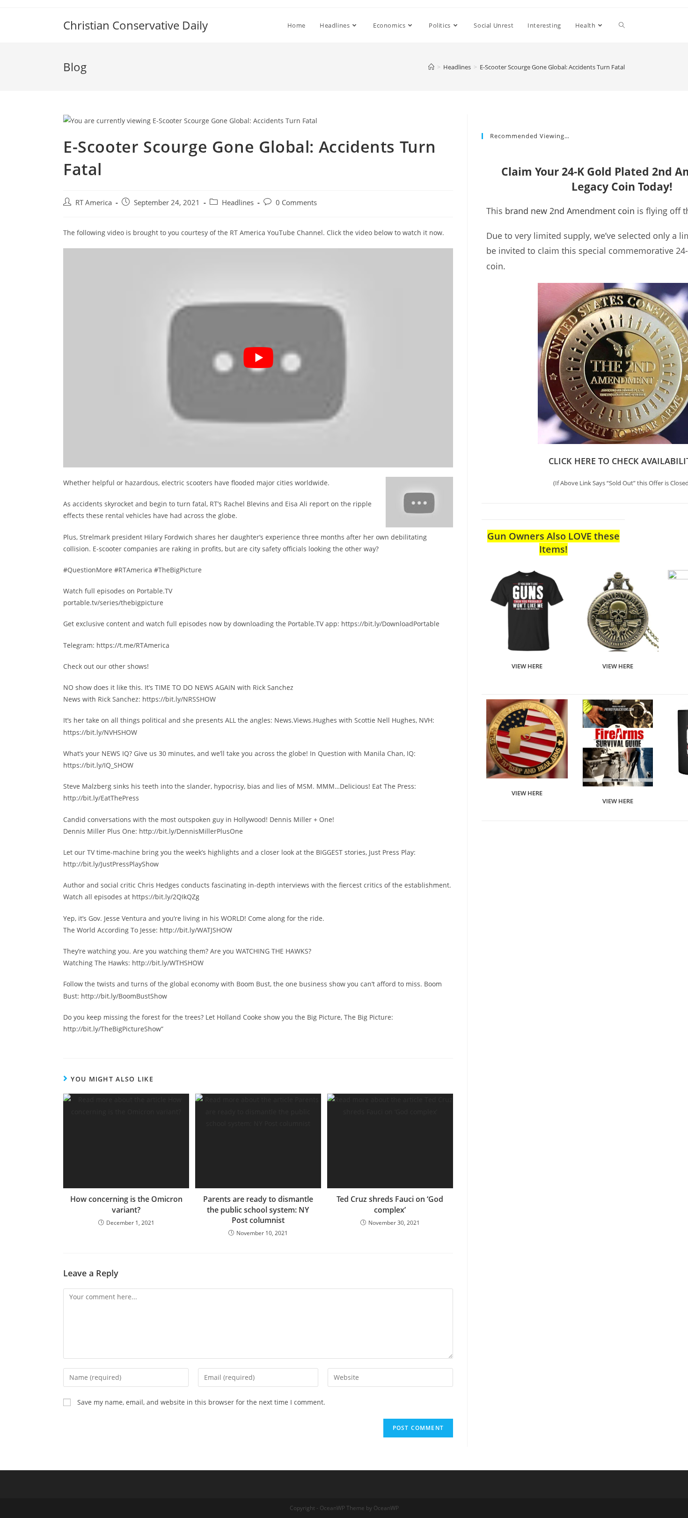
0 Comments (296, 202)
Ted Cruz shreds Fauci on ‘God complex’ (390, 1204)
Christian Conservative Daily (135, 25)
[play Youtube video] (258, 357)
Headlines (238, 202)
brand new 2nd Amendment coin (570, 210)
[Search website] (622, 25)
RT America (93, 202)
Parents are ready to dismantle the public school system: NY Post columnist (258, 1209)
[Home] (431, 67)
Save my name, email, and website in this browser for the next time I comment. (201, 1402)
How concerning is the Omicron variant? (126, 1204)
